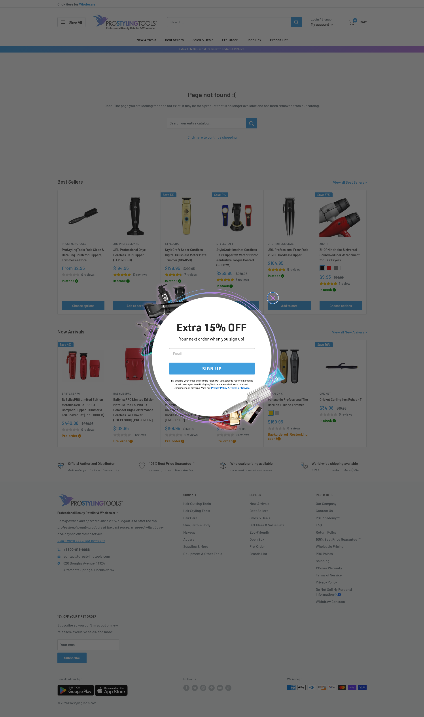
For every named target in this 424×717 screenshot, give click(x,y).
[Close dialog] (272, 297)
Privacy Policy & (220, 388)
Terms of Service (240, 388)
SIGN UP (212, 368)
